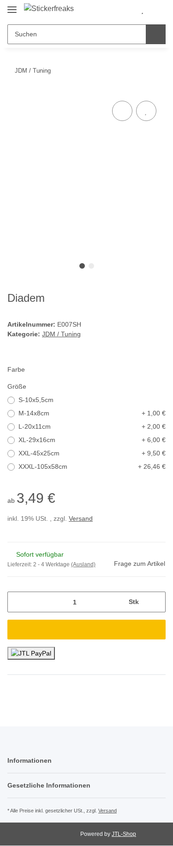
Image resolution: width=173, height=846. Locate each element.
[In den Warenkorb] (86, 629)
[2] (31, 653)
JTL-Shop (124, 834)
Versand (81, 518)
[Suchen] (156, 34)
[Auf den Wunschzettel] (146, 111)
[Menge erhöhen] (155, 602)
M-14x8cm (92, 413)
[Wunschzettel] (142, 10)
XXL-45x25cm (92, 453)
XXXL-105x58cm (92, 466)
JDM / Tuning (61, 334)
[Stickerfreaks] (49, 8)
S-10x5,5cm (36, 399)
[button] (127, 10)
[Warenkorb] (157, 10)
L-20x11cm (92, 426)
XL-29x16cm (92, 439)
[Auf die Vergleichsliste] (122, 111)
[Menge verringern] (18, 602)
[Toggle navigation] (12, 6)
